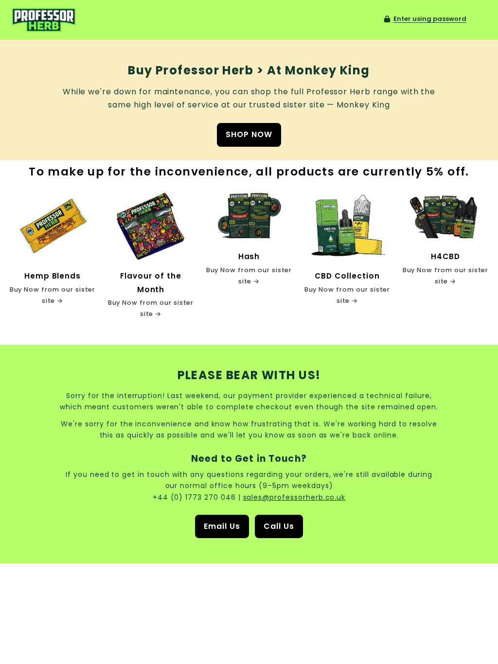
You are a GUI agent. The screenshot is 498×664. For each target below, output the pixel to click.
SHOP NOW (249, 134)
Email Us (222, 526)
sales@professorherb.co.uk (294, 497)
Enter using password (429, 18)
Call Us (279, 526)
